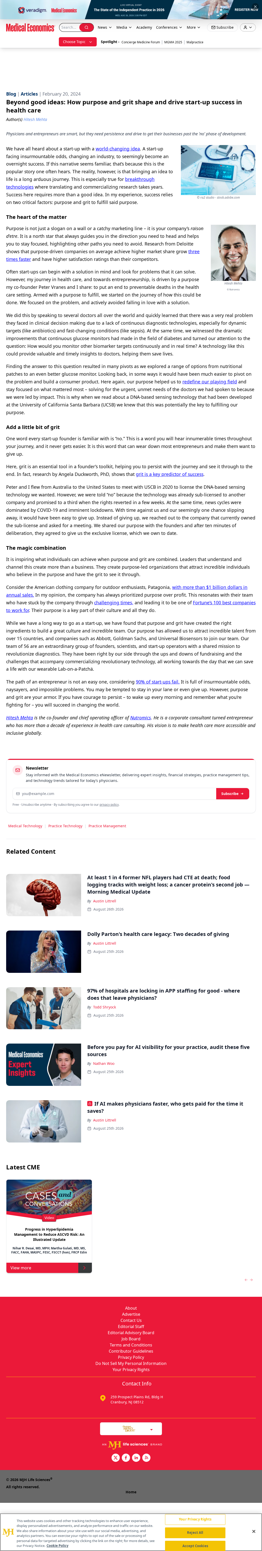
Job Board (131, 1339)
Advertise (131, 1314)
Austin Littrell (104, 901)
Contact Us (131, 1320)
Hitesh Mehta (19, 718)
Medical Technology (25, 825)
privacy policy (109, 804)
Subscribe (229, 793)
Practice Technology (65, 825)
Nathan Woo (103, 1063)
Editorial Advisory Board (131, 1332)
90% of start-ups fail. (158, 682)
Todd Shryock (104, 1007)
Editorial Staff (131, 1326)
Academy (144, 27)
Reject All (195, 1532)
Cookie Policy (57, 1545)
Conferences (167, 27)
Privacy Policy (131, 1357)
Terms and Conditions (131, 1345)
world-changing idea (118, 149)
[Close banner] (255, 6)
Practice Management (107, 825)
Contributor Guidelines (131, 1351)
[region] (131, 1532)
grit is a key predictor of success (169, 474)
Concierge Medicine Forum (141, 42)
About (131, 1308)
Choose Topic (74, 41)
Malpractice (195, 42)
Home (131, 1491)
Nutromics (140, 718)
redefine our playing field (209, 382)
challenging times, (113, 602)
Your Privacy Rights (131, 1369)
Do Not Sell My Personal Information (131, 1363)
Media (121, 27)
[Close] (253, 1531)
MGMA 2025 (173, 42)
